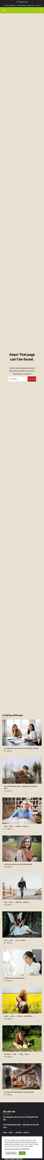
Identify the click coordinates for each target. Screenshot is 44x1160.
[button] (4, 10)
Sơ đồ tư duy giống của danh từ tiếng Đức (18, 864)
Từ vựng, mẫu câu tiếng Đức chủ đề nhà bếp (19, 1092)
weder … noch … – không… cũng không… (19, 1016)
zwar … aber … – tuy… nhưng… (15, 940)
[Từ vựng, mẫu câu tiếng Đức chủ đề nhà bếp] (22, 1076)
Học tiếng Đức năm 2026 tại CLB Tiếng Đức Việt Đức (21, 748)
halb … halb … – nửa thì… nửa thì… (16, 826)
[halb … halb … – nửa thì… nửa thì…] (22, 811)
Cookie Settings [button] (11, 1153)
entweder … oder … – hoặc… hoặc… (17, 1054)
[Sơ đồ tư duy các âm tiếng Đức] (22, 962)
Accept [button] (22, 1153)
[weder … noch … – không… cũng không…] (22, 1000)
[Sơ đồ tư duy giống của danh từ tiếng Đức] (22, 848)
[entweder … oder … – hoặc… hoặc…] (22, 1038)
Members (13, 5)
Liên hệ (38, 5)
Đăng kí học (31, 5)
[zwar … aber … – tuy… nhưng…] (22, 924)
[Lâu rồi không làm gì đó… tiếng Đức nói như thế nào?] (22, 770)
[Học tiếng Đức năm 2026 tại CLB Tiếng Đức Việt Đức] (22, 733)
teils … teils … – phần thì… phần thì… (17, 902)
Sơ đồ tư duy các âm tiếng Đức (14, 978)
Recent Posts (21, 5)
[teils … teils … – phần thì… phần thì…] (22, 886)
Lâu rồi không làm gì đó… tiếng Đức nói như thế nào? (20, 787)
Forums (6, 5)
